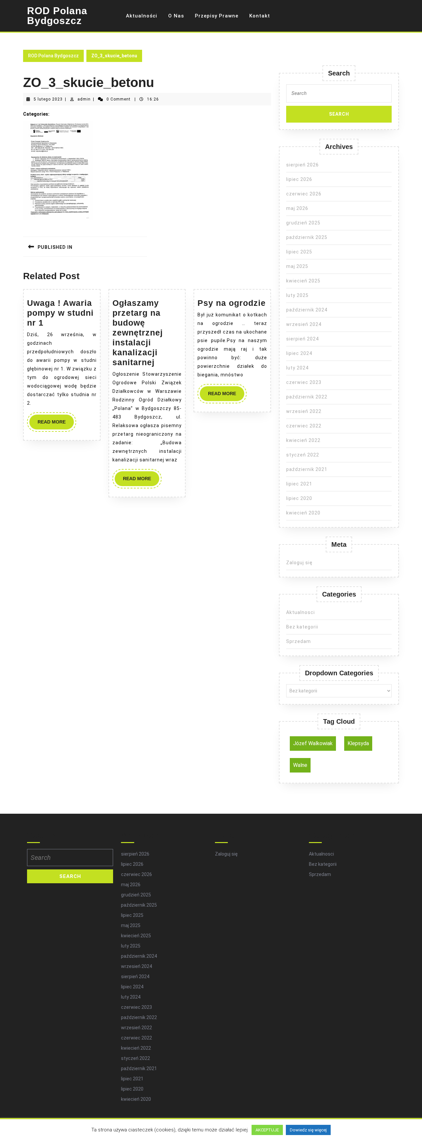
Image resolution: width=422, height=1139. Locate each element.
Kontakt (259, 16)
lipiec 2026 (299, 179)
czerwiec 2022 (303, 425)
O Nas (176, 16)
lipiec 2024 (299, 353)
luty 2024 (297, 367)
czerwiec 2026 (303, 193)
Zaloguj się (299, 562)
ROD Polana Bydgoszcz (57, 15)
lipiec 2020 (299, 498)
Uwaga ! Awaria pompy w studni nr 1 (60, 312)
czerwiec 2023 (303, 382)
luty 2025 (297, 295)
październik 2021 (306, 469)
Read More (56, 424)
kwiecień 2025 (303, 280)
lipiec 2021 (299, 483)
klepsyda (358, 743)
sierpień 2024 (302, 338)
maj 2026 (297, 208)
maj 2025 (297, 266)
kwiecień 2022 (303, 440)
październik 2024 (306, 309)
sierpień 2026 (302, 164)
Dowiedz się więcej (308, 1129)
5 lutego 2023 (48, 99)
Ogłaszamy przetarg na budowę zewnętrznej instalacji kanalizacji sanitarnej (137, 332)
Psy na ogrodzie (231, 302)
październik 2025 (306, 237)
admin (84, 99)
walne (300, 765)
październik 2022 (306, 396)
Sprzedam (298, 641)
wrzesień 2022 (303, 411)
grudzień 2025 (303, 222)
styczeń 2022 (302, 454)
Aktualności (141, 16)
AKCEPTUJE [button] (267, 1129)
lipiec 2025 (299, 251)
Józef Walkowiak (313, 743)
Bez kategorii (302, 626)
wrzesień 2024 (303, 324)
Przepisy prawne (216, 16)
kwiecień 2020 (303, 512)
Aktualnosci (300, 612)
